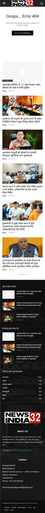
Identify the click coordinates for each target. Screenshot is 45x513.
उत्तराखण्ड (5, 115)
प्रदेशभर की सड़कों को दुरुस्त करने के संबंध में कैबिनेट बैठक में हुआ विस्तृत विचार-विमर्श (21, 120)
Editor (4, 91)
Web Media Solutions (31, 503)
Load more (21, 274)
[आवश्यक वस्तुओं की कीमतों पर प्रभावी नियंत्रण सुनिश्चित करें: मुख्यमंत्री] (22, 140)
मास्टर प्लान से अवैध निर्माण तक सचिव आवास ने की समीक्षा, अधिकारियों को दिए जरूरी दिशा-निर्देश (22, 189)
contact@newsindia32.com (22, 450)
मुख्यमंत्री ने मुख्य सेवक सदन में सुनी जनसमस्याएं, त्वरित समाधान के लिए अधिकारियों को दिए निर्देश (18, 226)
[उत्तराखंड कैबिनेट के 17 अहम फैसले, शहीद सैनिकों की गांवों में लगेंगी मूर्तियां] (22, 72)
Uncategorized (7, 81)
